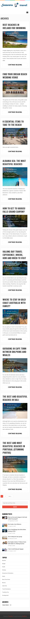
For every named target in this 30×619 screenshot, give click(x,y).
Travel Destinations (14, 221)
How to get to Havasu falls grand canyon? (14, 210)
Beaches (22, 35)
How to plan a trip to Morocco (14, 524)
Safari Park (4, 585)
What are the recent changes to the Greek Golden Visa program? (17, 518)
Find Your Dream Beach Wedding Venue (15, 75)
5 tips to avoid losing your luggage (15, 549)
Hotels (11, 316)
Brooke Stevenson (12, 33)
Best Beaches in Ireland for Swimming (14, 26)
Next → (10, 496)
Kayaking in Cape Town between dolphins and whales (14, 352)
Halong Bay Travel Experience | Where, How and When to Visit (14, 255)
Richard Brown (11, 130)
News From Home (6, 579)
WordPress (24, 616)
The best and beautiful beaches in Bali (15, 398)
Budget (3, 563)
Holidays (12, 268)
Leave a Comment (10, 37)
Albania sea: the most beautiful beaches (14, 162)
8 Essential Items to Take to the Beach (13, 123)
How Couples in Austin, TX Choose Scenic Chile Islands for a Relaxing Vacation (17, 542)
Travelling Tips (13, 174)
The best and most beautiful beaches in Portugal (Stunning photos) (14, 447)
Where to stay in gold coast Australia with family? (14, 303)
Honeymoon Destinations (16, 462)
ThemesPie (10, 616)
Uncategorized (5, 595)
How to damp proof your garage (15, 536)
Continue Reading (17, 65)
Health (3, 566)
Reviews (4, 582)
